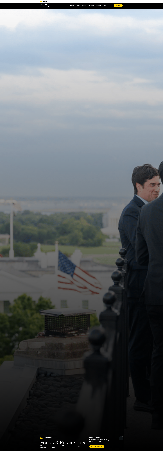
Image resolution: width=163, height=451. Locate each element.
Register (118, 5)
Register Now (95, 446)
